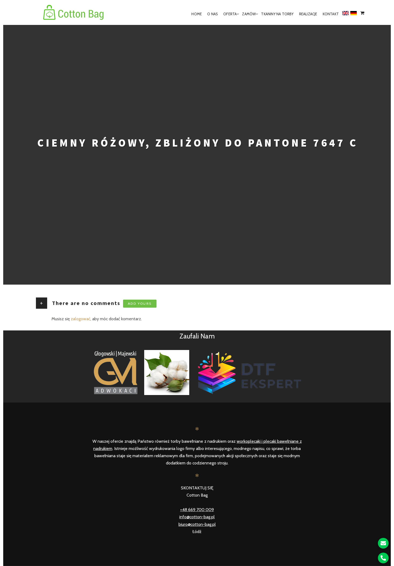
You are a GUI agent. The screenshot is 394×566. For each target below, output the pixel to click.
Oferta (230, 14)
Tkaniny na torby (277, 14)
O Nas (212, 14)
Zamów (249, 14)
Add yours (140, 303)
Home (196, 14)
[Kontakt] (383, 543)
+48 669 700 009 (197, 509)
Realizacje (308, 14)
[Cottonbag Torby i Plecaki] (73, 14)
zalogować (80, 318)
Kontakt (331, 14)
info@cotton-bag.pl (197, 516)
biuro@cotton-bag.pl (197, 524)
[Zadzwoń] (383, 558)
